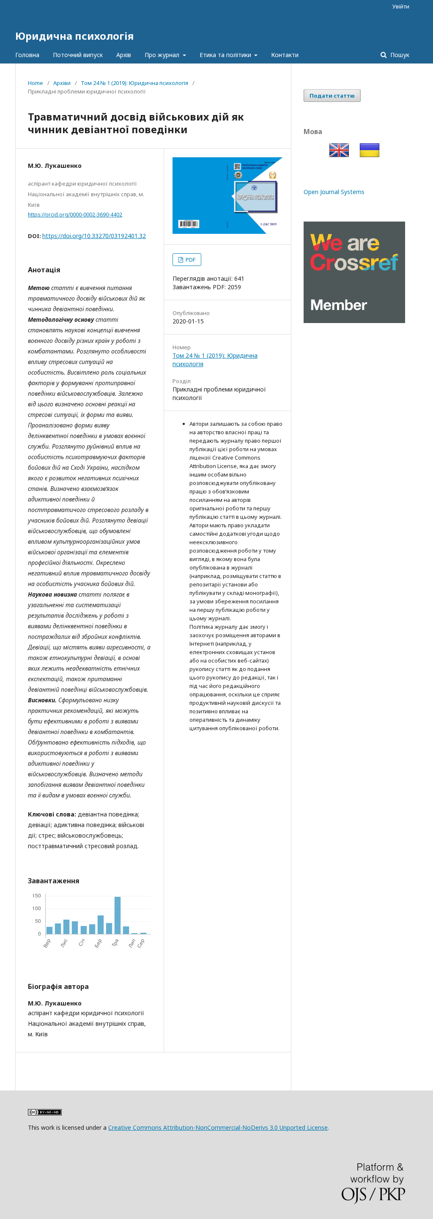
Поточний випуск (78, 55)
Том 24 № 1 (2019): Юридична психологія (134, 83)
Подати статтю (332, 95)
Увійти (400, 6)
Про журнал (163, 55)
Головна (27, 55)
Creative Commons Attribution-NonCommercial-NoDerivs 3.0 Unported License (218, 1127)
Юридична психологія (74, 36)
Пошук (399, 55)
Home (35, 83)
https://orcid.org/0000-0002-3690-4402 (75, 214)
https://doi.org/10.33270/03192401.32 (94, 236)
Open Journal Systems (334, 192)
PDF (189, 259)
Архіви (62, 83)
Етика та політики (226, 55)
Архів (123, 55)
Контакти (285, 55)
